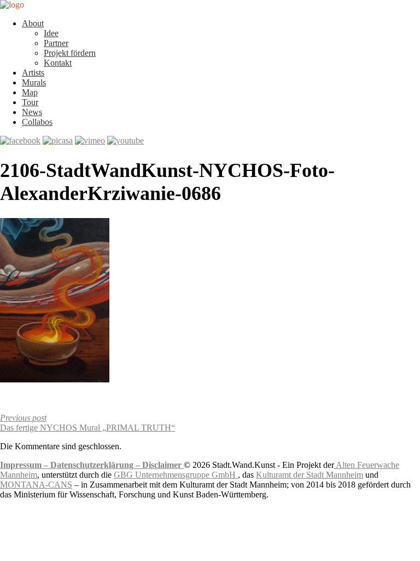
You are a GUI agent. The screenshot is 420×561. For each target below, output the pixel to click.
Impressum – (25, 465)
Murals (34, 82)
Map (30, 92)
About (33, 23)
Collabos (37, 122)
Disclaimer (163, 465)
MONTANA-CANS (36, 484)
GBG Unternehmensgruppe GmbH (176, 474)
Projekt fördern (70, 53)
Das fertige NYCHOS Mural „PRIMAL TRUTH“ (87, 422)
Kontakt (58, 62)
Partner (56, 43)
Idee (51, 33)
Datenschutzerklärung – (96, 465)
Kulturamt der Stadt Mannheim (309, 474)
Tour (30, 102)
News (32, 112)
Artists (33, 72)
